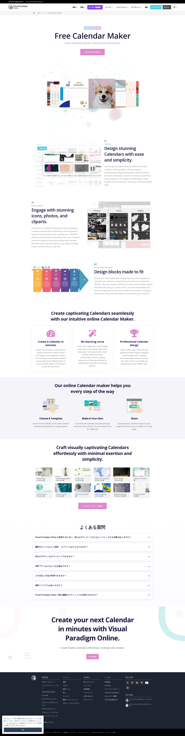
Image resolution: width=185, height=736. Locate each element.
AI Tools (94, 7)
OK (23, 730)
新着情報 (87, 689)
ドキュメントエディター (50, 712)
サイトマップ (88, 700)
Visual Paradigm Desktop (34, 1)
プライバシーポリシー (112, 689)
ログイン (167, 7)
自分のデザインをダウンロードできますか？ (54, 556)
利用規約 (108, 682)
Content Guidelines (112, 693)
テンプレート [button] (135, 7)
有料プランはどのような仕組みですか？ (52, 566)
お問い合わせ (88, 696)
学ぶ (64, 693)
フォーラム (87, 685)
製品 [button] (74, 7)
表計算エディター (48, 722)
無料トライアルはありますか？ (49, 585)
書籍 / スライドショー (70, 700)
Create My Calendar (92, 52)
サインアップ (155, 7)
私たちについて (89, 682)
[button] (82, 7)
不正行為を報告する (111, 700)
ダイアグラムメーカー (49, 699)
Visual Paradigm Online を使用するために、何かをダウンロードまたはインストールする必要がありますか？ (83, 537)
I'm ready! (92, 657)
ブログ (65, 685)
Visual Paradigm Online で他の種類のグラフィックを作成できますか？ (66, 595)
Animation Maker (48, 692)
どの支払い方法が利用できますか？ (51, 575)
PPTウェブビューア (48, 709)
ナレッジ (66, 696)
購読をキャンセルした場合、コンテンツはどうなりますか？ (61, 547)
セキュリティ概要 (111, 696)
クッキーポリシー (13, 723)
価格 (146, 7)
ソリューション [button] (121, 7)
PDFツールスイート (48, 682)
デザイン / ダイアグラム (71, 703)
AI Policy (108, 685)
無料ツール (41, 13)
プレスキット (88, 693)
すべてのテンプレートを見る (92, 506)
